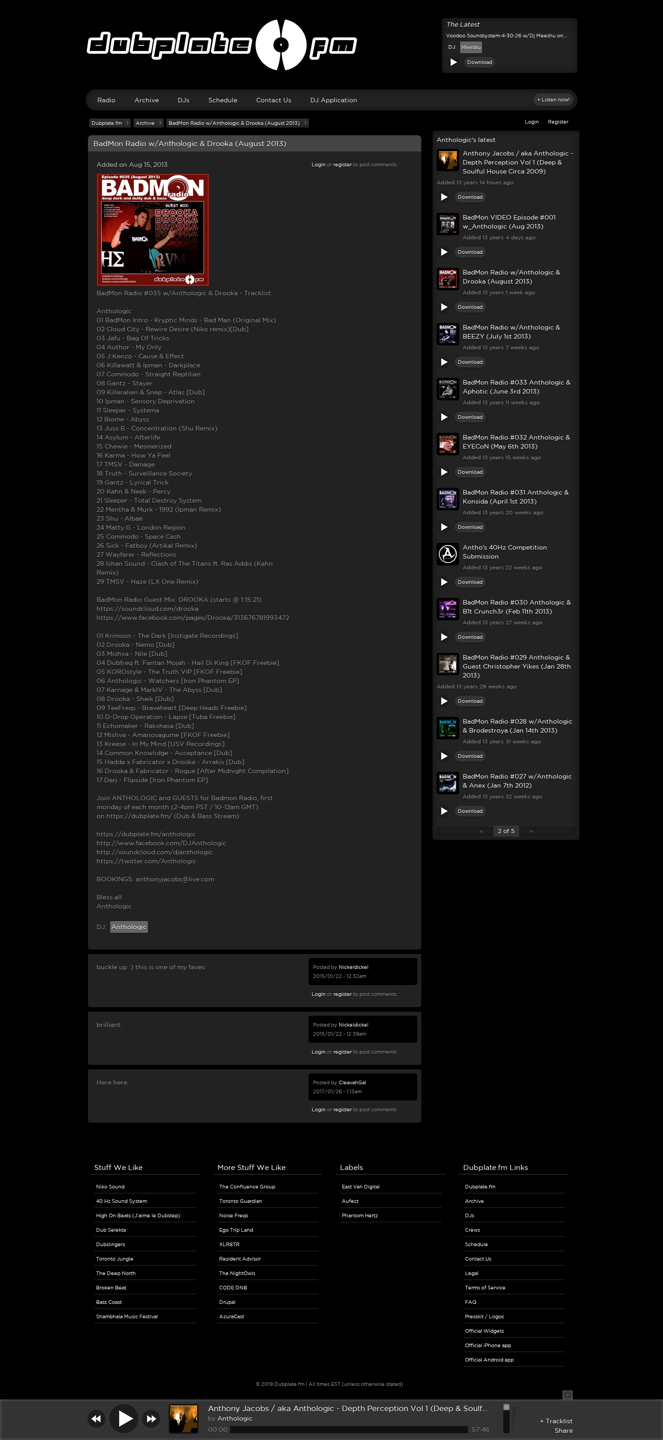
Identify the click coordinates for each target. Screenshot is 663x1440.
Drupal (227, 1302)
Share (564, 1430)
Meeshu (471, 47)
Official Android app (489, 1359)
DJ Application (333, 100)
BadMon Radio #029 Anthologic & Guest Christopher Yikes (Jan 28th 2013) (517, 666)
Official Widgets (484, 1331)
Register (558, 121)
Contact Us (273, 100)
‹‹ (481, 831)
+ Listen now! (553, 99)
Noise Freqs (233, 1215)
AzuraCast (231, 1316)
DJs (183, 100)
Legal (472, 1273)
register (342, 164)
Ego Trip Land (236, 1230)
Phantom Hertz (360, 1215)
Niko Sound (110, 1186)
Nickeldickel (353, 967)
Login (532, 121)
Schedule (222, 100)
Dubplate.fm (107, 123)
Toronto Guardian (240, 1201)
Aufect (350, 1201)
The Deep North (116, 1273)
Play (453, 62)
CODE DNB (233, 1287)
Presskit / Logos (484, 1316)
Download (479, 62)
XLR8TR (229, 1244)
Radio (106, 100)
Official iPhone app (488, 1345)
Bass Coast (109, 1302)
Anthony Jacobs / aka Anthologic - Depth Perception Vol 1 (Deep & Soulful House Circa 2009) (518, 162)
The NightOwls (237, 1273)
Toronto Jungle (115, 1258)
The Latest (462, 24)
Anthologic (129, 927)
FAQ (470, 1302)
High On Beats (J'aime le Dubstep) (138, 1215)
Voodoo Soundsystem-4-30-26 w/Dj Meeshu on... (506, 35)
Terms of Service (485, 1287)
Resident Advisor (240, 1258)
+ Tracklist (556, 1421)
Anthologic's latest (466, 139)
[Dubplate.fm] (331, 49)
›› (531, 831)
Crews (472, 1230)
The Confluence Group (247, 1186)
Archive (146, 100)
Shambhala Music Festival (127, 1316)
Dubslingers (110, 1244)
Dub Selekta (111, 1230)
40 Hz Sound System (121, 1201)
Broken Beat (111, 1287)
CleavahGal (352, 1082)
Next (151, 1418)
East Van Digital (361, 1186)
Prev (96, 1418)
